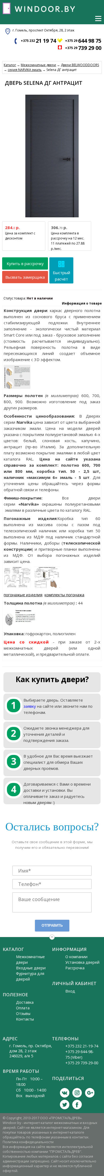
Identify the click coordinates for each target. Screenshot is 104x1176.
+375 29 (83, 40)
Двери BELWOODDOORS (80, 65)
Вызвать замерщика (25, 277)
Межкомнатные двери (38, 65)
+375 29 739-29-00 (81, 1062)
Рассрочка (75, 967)
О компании (76, 956)
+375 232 (38, 40)
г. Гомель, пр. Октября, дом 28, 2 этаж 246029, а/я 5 (30, 1050)
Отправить (52, 925)
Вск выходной (30, 1095)
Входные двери (31, 967)
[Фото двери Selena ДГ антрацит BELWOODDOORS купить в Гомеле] (52, 217)
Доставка (25, 1002)
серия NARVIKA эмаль (25, 69)
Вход (70, 991)
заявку (29, 706)
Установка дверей (82, 962)
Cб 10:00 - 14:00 (31, 1090)
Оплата (23, 1007)
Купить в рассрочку (25, 263)
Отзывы (23, 1013)
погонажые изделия (23, 594)
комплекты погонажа (64, 594)
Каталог (10, 65)
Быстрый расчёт (61, 276)
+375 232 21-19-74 (81, 1046)
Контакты (25, 1019)
